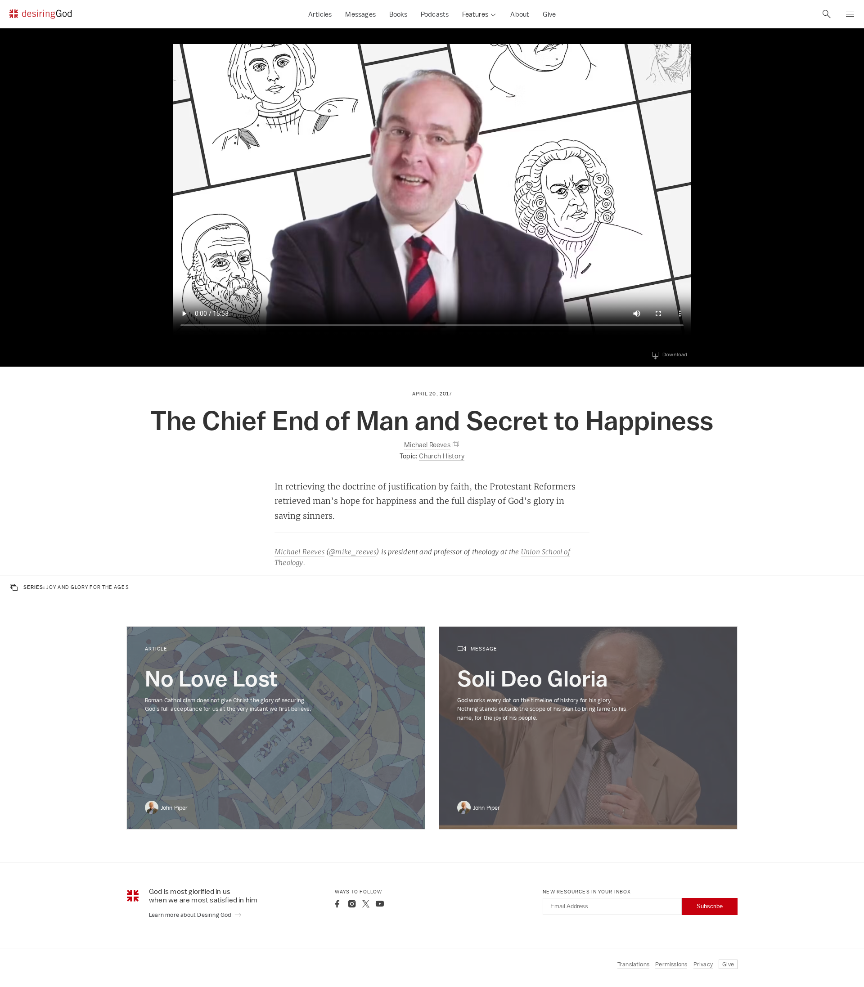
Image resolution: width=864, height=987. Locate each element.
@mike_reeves (352, 551)
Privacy (703, 964)
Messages (360, 14)
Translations (633, 964)
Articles (320, 14)
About (519, 14)
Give (549, 14)
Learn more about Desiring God (191, 915)
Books (398, 14)
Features (475, 14)
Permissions (671, 964)
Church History (441, 456)
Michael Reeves (299, 551)
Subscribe (710, 906)
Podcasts (435, 14)
